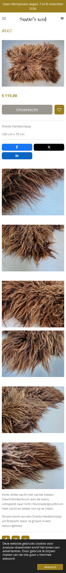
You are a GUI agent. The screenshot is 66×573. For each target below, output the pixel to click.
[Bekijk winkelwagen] (62, 18)
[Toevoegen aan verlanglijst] (59, 109)
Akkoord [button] (50, 567)
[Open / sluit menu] (4, 18)
